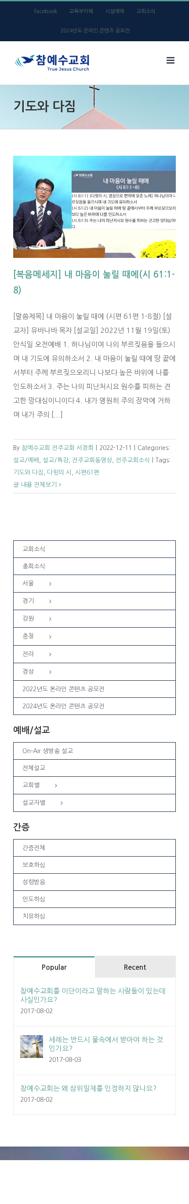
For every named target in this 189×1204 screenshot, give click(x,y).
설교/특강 (56, 460)
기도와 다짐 (28, 472)
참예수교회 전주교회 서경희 (58, 448)
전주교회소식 (133, 460)
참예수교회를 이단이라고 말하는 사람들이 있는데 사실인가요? (93, 995)
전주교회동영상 (92, 460)
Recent (135, 967)
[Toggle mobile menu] (171, 60)
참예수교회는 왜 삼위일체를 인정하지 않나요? (88, 1088)
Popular (53, 967)
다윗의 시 (59, 472)
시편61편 (87, 472)
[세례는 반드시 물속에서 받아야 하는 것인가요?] (31, 1042)
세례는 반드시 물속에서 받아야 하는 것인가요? (106, 1044)
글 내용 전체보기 (35, 485)
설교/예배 (26, 460)
